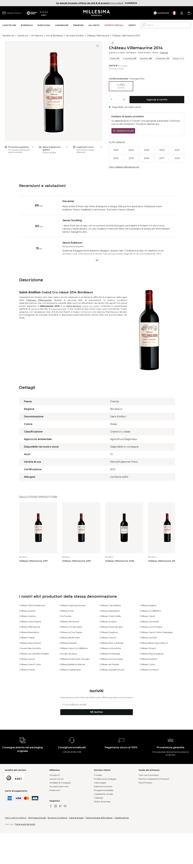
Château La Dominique (151, 627)
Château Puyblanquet (70, 669)
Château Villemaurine (98, 35)
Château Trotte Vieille (110, 616)
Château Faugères (109, 632)
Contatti (98, 775)
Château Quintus (27, 616)
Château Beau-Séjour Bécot (154, 643)
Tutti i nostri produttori (15, 817)
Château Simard (148, 648)
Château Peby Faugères (151, 653)
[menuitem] (9, 25)
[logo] (96, 13)
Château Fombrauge (110, 653)
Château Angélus (148, 605)
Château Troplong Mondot (72, 605)
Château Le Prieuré (149, 669)
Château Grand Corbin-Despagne (156, 632)
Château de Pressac (109, 664)
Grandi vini (22, 35)
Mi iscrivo (96, 712)
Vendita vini (8, 35)
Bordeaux (131, 52)
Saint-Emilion (144, 52)
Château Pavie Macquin (111, 627)
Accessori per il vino (59, 786)
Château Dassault (68, 643)
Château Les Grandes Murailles (34, 653)
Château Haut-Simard (30, 643)
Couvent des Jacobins (30, 648)
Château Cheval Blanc (110, 605)
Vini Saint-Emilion (75, 35)
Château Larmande (149, 621)
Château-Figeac (27, 637)
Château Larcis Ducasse (111, 659)
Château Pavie (66, 611)
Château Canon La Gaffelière (73, 648)
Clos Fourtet (65, 616)
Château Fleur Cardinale (111, 643)
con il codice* (89, 3)
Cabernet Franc (59, 309)
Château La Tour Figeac (70, 632)
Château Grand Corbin (30, 664)
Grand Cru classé (91, 306)
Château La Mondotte (110, 648)
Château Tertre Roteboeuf (32, 605)
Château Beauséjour (29, 632)
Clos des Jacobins (68, 653)
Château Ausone (27, 611)
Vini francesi (37, 35)
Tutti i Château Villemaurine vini (124, 167)
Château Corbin (147, 664)
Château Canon (147, 616)
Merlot (34, 309)
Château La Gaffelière (150, 611)
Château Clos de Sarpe (70, 627)
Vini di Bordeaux (54, 35)
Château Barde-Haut (69, 637)
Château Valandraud (109, 611)
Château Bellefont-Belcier (72, 664)
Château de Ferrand (69, 621)
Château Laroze (27, 659)
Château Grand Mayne (30, 621)
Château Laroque (148, 637)
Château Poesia (27, 669)
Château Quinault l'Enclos (112, 669)
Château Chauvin (108, 637)
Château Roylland (148, 659)
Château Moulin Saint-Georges (74, 659)
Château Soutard (108, 621)
